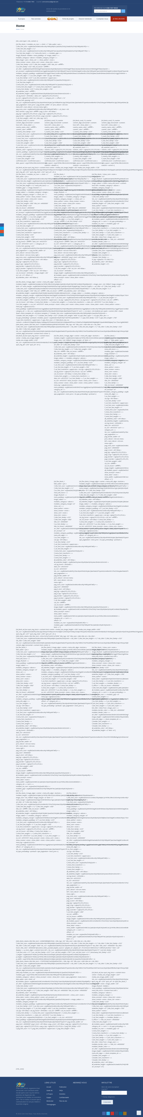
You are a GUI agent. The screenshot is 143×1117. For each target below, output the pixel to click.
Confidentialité (64, 1097)
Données (62, 1094)
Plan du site (63, 1101)
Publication (62, 1087)
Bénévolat (49, 1101)
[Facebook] (104, 1113)
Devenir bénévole (85, 19)
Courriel (104, 1089)
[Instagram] (125, 1113)
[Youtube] (112, 1113)
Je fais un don (119, 19)
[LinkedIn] (120, 1113)
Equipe (48, 1097)
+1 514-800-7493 (28, 2)
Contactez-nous (102, 19)
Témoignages (51, 1104)
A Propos (49, 1094)
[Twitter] (108, 1113)
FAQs (61, 1090)
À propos (21, 19)
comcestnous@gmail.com (50, 2)
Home (18, 29)
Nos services (36, 19)
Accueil (48, 1087)
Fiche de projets (68, 19)
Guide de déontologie (50, 1090)
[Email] (116, 1113)
